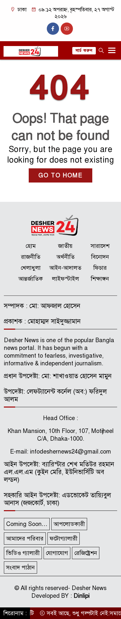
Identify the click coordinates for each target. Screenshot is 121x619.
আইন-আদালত (65, 267)
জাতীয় (65, 245)
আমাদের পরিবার (25, 538)
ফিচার (100, 267)
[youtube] (67, 29)
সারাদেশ (100, 245)
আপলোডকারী (69, 524)
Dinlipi (82, 595)
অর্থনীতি (65, 256)
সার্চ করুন (84, 50)
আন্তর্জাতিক (30, 278)
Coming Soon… (26, 524)
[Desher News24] (60, 225)
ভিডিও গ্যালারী (23, 553)
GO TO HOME (60, 175)
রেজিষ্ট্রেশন (85, 553)
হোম (30, 245)
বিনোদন (100, 256)
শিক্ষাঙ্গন (100, 278)
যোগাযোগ (57, 553)
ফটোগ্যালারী (63, 538)
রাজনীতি (30, 256)
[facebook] (53, 29)
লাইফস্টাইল (65, 278)
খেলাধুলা (31, 267)
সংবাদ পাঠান (20, 567)
